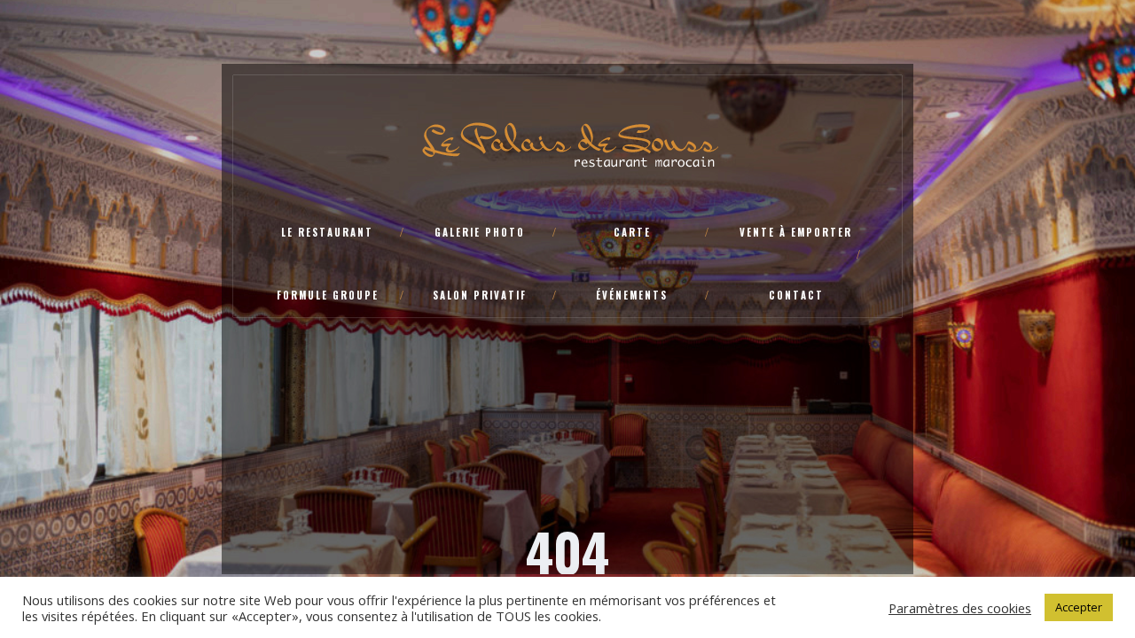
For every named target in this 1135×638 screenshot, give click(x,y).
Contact (796, 295)
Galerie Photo (479, 232)
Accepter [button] (1078, 607)
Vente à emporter (796, 232)
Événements (632, 295)
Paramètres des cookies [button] (959, 608)
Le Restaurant (327, 232)
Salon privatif (480, 295)
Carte (632, 232)
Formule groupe (328, 295)
